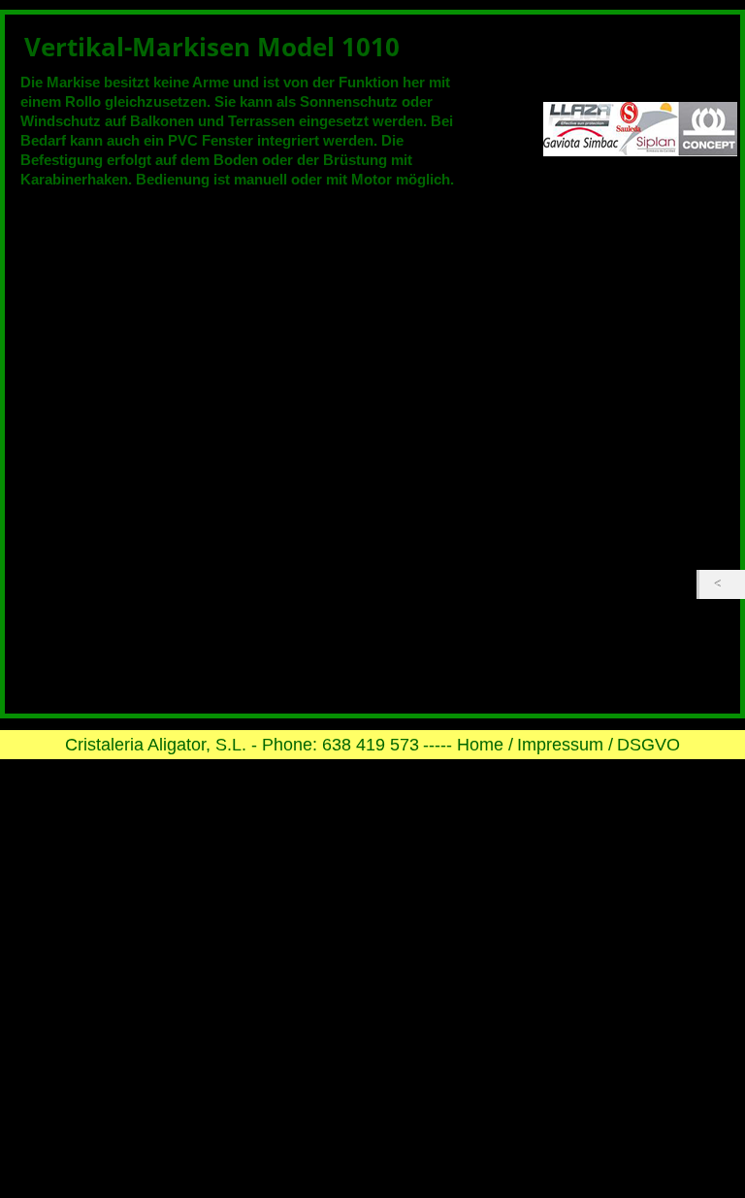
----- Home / (468, 744)
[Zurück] (722, 584)
